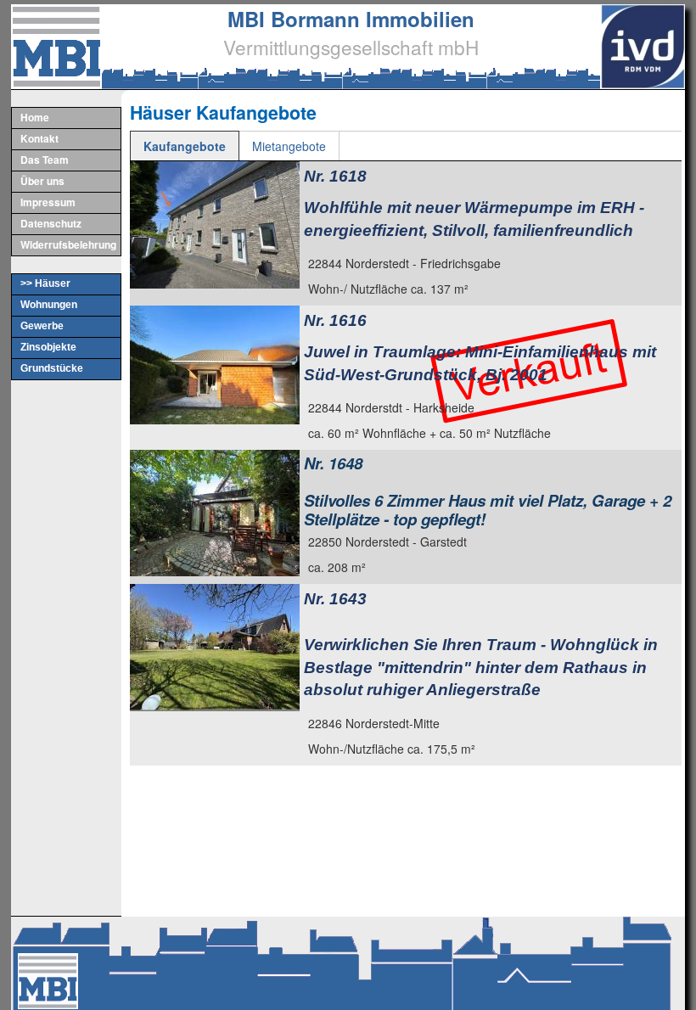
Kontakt (39, 138)
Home (34, 117)
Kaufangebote (184, 145)
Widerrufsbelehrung (68, 244)
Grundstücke (51, 368)
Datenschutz (50, 223)
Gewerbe (42, 326)
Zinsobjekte (48, 347)
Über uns (42, 180)
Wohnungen (48, 305)
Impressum (48, 202)
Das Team (44, 159)
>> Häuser (45, 283)
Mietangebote (289, 145)
